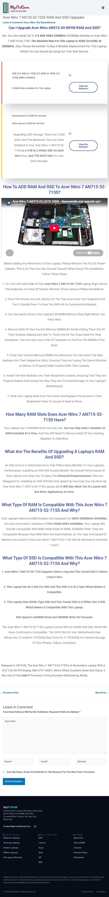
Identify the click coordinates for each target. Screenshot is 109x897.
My (10, 807)
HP (40, 857)
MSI (40, 862)
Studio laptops (10, 848)
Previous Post (9, 692)
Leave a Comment (12, 22)
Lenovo (42, 843)
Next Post (102, 692)
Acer (26, 22)
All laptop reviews (12, 857)
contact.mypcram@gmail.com (17, 826)
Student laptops (11, 838)
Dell (40, 838)
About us (78, 838)
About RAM (79, 843)
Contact (77, 848)
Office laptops (10, 853)
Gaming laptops (11, 843)
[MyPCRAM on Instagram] (35, 826)
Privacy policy (80, 853)
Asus (41, 848)
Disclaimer (79, 857)
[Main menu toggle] (103, 8)
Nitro (32, 22)
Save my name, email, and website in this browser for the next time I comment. (51, 772)
